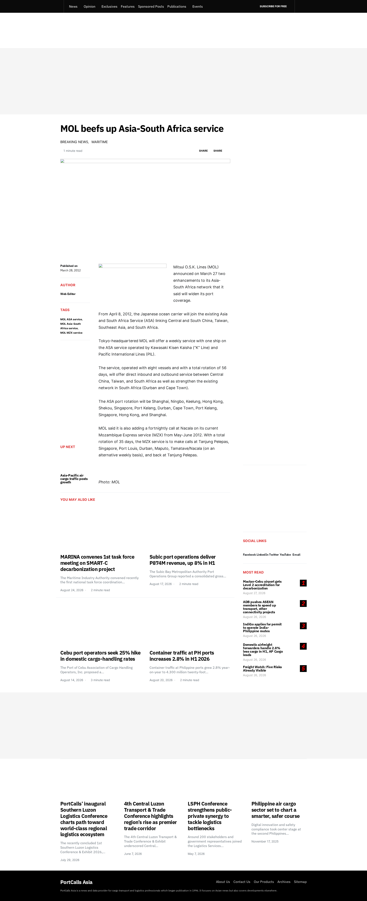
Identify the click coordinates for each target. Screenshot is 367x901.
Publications (176, 6)
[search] (301, 6)
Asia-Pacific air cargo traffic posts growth (74, 478)
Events (197, 6)
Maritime (100, 142)
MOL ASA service (71, 319)
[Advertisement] (183, 81)
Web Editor (68, 294)
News (73, 6)
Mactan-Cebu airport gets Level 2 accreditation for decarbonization (262, 584)
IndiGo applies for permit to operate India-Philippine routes (262, 627)
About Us (223, 882)
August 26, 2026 (254, 617)
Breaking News (74, 142)
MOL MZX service (71, 332)
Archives (284, 882)
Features (128, 6)
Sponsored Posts (151, 6)
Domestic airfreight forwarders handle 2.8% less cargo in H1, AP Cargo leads (263, 649)
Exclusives (109, 6)
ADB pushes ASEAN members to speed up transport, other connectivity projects (259, 607)
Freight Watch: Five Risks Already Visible (262, 668)
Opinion (89, 6)
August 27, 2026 (254, 593)
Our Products (264, 882)
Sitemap (300, 882)
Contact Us (241, 882)
